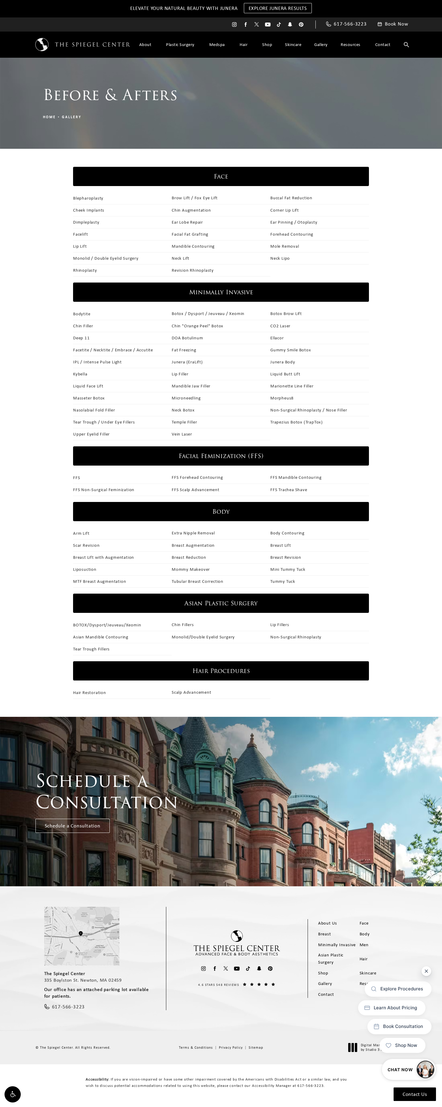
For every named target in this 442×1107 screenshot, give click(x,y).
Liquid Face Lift (88, 386)
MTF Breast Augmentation (99, 581)
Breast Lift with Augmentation (103, 557)
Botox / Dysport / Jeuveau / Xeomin (208, 313)
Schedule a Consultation (72, 825)
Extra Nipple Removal (193, 533)
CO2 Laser (280, 326)
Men (364, 945)
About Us (327, 923)
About (145, 44)
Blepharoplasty (88, 198)
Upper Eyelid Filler (91, 434)
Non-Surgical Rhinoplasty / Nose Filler (308, 410)
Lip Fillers (279, 625)
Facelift (80, 234)
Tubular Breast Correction (197, 581)
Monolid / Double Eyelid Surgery (106, 258)
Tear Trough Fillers (91, 649)
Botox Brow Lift (286, 313)
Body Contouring (287, 533)
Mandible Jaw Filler (191, 386)
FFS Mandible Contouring (295, 477)
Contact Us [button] (415, 1094)
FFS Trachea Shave (288, 490)
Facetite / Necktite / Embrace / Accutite (113, 350)
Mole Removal (284, 246)
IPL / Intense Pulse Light (97, 362)
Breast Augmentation (193, 545)
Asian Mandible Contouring (100, 637)
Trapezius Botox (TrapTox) (296, 422)
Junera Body (282, 362)
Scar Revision (86, 545)
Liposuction (85, 569)
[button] (13, 1094)
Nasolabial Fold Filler (94, 410)
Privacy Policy (231, 1047)
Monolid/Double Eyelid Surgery (203, 637)
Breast (324, 934)
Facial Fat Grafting (190, 234)
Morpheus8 (282, 398)
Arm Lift (81, 533)
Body (365, 934)
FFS (76, 478)
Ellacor (277, 338)
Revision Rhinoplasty (193, 270)
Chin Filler (83, 326)
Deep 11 (81, 338)
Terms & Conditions (196, 1047)
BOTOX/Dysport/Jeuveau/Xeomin (107, 625)
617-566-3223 (310, 1085)
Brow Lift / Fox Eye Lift (195, 198)
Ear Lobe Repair (187, 222)
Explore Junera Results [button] (278, 8)
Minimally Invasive (337, 945)
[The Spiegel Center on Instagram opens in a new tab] (234, 24)
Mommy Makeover (191, 569)
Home (49, 117)
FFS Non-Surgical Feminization (103, 490)
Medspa (217, 44)
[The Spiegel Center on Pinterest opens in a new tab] (301, 24)
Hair (243, 44)
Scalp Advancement (191, 692)
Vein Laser (182, 434)
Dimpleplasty (86, 222)
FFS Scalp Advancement (195, 490)
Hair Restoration (89, 693)
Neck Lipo (280, 258)
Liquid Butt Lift (285, 374)
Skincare (293, 44)
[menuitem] (234, 24)
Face (364, 923)
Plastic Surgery (180, 44)
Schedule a (107, 791)
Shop (267, 44)
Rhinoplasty (85, 270)
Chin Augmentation (191, 210)
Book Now (396, 24)
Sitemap (256, 1047)
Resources (351, 44)
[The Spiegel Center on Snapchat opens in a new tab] (290, 24)
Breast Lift (280, 545)
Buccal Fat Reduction (291, 198)
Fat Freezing (184, 350)
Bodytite (81, 314)
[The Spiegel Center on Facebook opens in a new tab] (245, 24)
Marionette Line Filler (292, 386)
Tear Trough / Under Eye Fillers (104, 422)
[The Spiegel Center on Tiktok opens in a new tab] (279, 24)
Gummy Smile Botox (290, 350)
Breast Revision (285, 557)
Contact (383, 44)
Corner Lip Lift (284, 210)
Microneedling (186, 398)
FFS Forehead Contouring (197, 477)
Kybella (80, 374)
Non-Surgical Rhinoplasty (295, 637)
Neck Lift (180, 258)
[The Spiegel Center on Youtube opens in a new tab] (268, 24)
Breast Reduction (189, 557)
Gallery (321, 44)
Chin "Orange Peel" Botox (197, 326)
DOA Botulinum (187, 338)
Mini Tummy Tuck (287, 569)
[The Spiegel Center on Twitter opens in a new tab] (257, 24)
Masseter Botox (89, 398)
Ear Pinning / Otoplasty (293, 222)
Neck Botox (183, 410)
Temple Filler (184, 422)
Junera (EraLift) (187, 362)
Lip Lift (80, 246)
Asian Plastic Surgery (330, 958)
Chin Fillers (183, 625)
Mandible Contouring (193, 246)
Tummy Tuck (282, 581)
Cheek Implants (88, 210)
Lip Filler (180, 374)
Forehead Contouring (291, 234)
